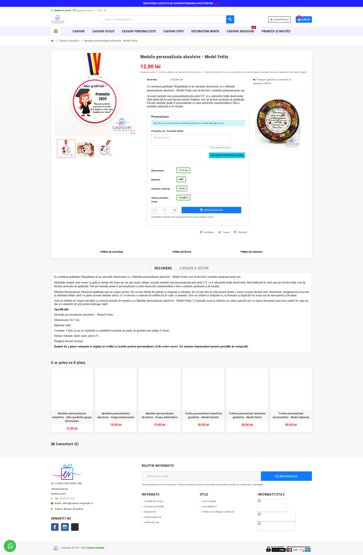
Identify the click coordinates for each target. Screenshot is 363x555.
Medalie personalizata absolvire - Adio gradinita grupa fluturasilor (72, 417)
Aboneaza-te (288, 476)
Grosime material (160, 188)
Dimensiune (157, 170)
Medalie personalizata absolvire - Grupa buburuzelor (115, 415)
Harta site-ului (151, 522)
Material (155, 179)
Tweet (226, 232)
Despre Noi (150, 511)
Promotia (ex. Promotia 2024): (167, 131)
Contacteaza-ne (152, 517)
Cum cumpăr (209, 501)
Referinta (152, 79)
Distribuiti (208, 232)
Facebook (55, 527)
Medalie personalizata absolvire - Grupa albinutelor (160, 415)
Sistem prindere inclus (159, 199)
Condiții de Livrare (153, 501)
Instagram (65, 527)
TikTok (75, 527)
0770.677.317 (67, 498)
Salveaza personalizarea (227, 155)
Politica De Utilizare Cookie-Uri (218, 511)
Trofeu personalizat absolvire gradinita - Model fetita (247, 415)
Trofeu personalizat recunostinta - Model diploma (291, 415)
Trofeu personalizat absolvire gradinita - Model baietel (203, 415)
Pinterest (242, 232)
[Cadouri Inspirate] (57, 19)
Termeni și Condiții (154, 506)
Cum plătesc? (209, 506)
